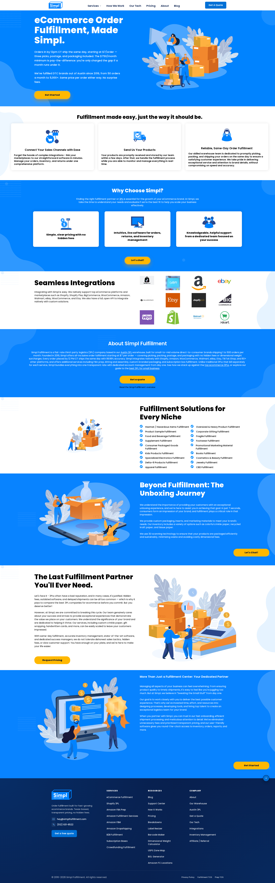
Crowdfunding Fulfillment (121, 847)
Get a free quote (64, 833)
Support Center (156, 803)
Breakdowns (155, 822)
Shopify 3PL (113, 803)
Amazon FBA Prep (116, 809)
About (165, 6)
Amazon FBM (114, 822)
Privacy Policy (188, 877)
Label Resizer (155, 828)
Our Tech (135, 6)
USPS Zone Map (156, 850)
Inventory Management (202, 834)
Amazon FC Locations (160, 862)
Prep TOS (219, 877)
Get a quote (137, 379)
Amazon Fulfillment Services (122, 815)
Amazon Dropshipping (119, 828)
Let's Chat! (251, 552)
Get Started (52, 95)
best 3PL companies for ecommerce (79, 602)
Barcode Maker (156, 834)
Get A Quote (216, 5)
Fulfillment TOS (205, 877)
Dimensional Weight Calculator (159, 843)
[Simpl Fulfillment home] (55, 5)
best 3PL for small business (144, 368)
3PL (121, 199)
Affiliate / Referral (199, 841)
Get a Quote (196, 815)
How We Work (115, 6)
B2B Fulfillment (115, 834)
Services (93, 6)
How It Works (155, 809)
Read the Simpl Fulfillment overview (137, 387)
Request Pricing (52, 660)
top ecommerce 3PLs (217, 365)
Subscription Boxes (117, 841)
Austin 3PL (126, 352)
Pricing (151, 6)
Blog (177, 6)
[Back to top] (266, 778)
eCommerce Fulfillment (120, 797)
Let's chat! (137, 260)
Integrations (196, 828)
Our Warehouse (198, 803)
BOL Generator (156, 856)
